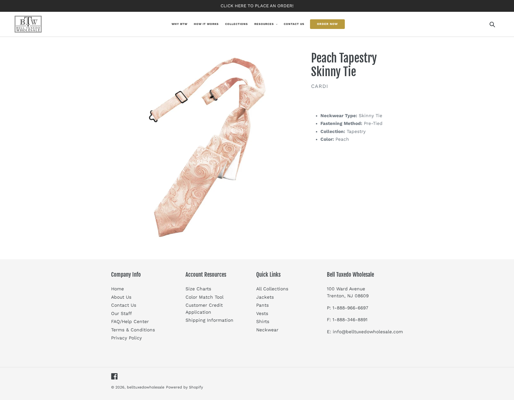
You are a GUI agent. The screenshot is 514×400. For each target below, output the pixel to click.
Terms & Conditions (133, 329)
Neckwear (267, 329)
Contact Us (123, 305)
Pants (262, 305)
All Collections (272, 288)
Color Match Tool (205, 297)
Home (117, 288)
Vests (262, 313)
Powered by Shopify (184, 387)
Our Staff (121, 313)
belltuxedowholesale (145, 387)
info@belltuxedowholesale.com (368, 331)
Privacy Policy (126, 337)
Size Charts (198, 288)
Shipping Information (209, 320)
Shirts (262, 321)
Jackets (265, 297)
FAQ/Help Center (130, 321)
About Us (121, 297)
